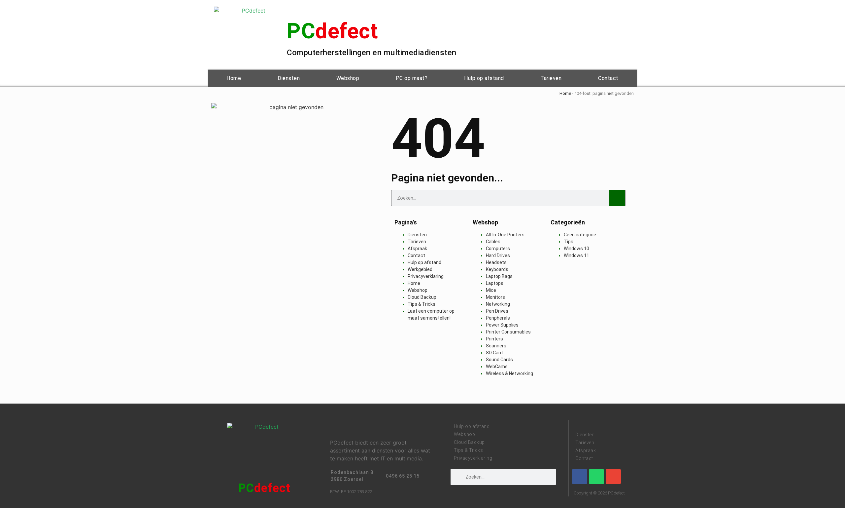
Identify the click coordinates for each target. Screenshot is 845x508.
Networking (498, 304)
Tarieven (550, 78)
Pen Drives (497, 311)
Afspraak (417, 248)
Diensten (289, 78)
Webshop (347, 78)
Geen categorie (580, 234)
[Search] (617, 198)
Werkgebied (420, 269)
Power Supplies (502, 325)
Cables (493, 241)
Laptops (494, 283)
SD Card (494, 352)
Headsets (496, 262)
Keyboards (497, 269)
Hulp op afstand (484, 78)
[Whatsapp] (596, 476)
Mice (491, 290)
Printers (494, 338)
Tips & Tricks (421, 304)
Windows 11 (576, 255)
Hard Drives (498, 255)
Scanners (496, 345)
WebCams (497, 366)
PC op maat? (412, 78)
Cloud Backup (422, 297)
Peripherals (498, 318)
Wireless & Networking (509, 373)
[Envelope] (613, 476)
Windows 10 (576, 248)
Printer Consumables (508, 331)
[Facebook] (579, 476)
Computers (498, 248)
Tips (568, 241)
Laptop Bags (499, 276)
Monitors (495, 297)
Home (233, 78)
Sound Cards (499, 359)
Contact (608, 78)
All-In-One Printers (505, 234)
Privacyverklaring (426, 276)
